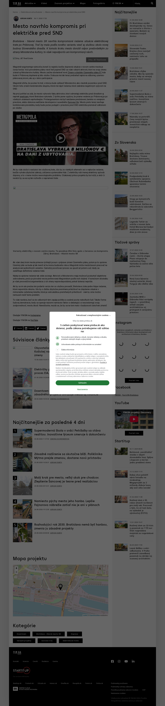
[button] (82, 350)
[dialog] (83, 353)
